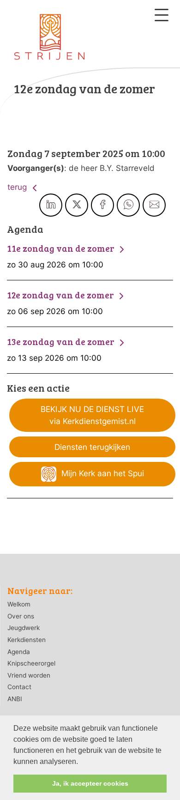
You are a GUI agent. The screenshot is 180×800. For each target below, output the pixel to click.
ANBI (14, 699)
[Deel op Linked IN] (50, 205)
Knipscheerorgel (31, 663)
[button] (81, 762)
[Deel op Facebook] (102, 205)
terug (18, 187)
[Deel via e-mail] (154, 205)
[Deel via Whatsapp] (128, 205)
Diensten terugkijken (92, 447)
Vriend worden (28, 675)
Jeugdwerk (23, 627)
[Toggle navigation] (161, 15)
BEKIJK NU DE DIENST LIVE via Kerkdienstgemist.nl (92, 415)
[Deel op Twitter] (76, 205)
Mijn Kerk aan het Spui (101, 473)
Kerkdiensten (26, 639)
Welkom (18, 604)
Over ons (20, 616)
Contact (19, 687)
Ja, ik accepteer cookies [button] (90, 783)
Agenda (18, 651)
